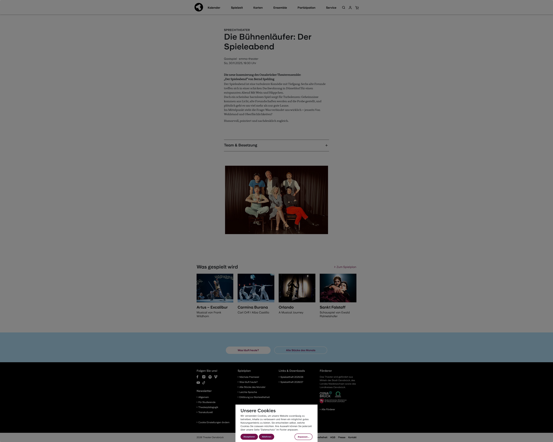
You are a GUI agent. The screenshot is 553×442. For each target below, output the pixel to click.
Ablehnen (266, 437)
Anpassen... (303, 437)
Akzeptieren (249, 437)
